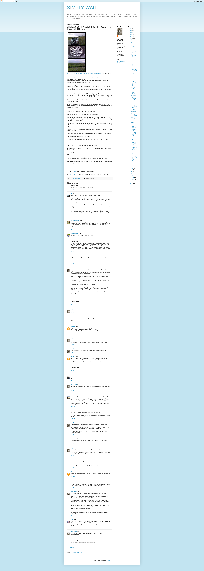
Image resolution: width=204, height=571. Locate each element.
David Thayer (72, 174)
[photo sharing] (76, 72)
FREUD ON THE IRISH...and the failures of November (134, 82)
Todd (75, 171)
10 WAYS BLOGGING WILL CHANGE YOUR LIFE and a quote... (134, 62)
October (133, 163)
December (133, 39)
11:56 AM (73, 352)
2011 (131, 28)
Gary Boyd (73, 326)
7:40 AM (72, 297)
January (133, 181)
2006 (131, 38)
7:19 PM (72, 380)
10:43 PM (73, 406)
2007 (131, 36)
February (133, 179)
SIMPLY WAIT (82, 7)
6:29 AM (72, 251)
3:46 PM (72, 515)
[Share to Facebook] (91, 178)
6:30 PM (72, 544)
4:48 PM (72, 363)
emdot (68, 75)
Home (90, 550)
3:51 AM (72, 216)
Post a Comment (72, 547)
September (133, 165)
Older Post (109, 550)
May (132, 173)
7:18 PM (72, 536)
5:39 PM (72, 370)
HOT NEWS (133, 111)
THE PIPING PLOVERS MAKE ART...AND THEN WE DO (134, 135)
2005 (131, 183)
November (133, 42)
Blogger (107, 560)
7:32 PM (72, 390)
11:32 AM (73, 467)
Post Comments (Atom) (78, 552)
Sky (71, 193)
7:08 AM (72, 434)
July (132, 169)
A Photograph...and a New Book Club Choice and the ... (134, 150)
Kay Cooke (73, 395)
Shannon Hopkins (74, 233)
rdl (71, 375)
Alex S (72, 519)
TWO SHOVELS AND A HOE (134, 114)
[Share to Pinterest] (93, 178)
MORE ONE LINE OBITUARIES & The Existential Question (134, 90)
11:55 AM (73, 344)
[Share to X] (90, 178)
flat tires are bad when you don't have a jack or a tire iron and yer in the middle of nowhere (84, 73)
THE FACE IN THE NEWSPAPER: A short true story (134, 69)
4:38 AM (72, 229)
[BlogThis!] (88, 178)
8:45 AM (72, 312)
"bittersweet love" (133, 130)
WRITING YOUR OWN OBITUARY (134, 119)
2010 (131, 30)
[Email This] (87, 178)
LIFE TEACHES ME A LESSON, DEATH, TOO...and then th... (133, 49)
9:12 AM (72, 322)
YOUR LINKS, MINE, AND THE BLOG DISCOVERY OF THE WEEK (134, 106)
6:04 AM (72, 237)
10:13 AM (73, 334)
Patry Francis (74, 267)
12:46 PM (73, 476)
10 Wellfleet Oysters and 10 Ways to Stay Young (134, 125)
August (132, 168)
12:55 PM (73, 487)
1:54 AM (72, 189)
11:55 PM (73, 418)
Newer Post (69, 550)
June (132, 171)
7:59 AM (72, 443)
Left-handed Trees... (75, 220)
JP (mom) (73, 471)
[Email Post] (84, 178)
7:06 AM (72, 263)
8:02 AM (72, 304)
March (132, 177)
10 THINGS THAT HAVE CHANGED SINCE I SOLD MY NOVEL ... (134, 99)
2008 (131, 34)
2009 (131, 32)
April (132, 175)
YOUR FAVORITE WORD (133, 55)
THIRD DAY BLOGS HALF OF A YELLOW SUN (134, 142)
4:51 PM (72, 527)
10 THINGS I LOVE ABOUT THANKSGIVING (134, 76)
